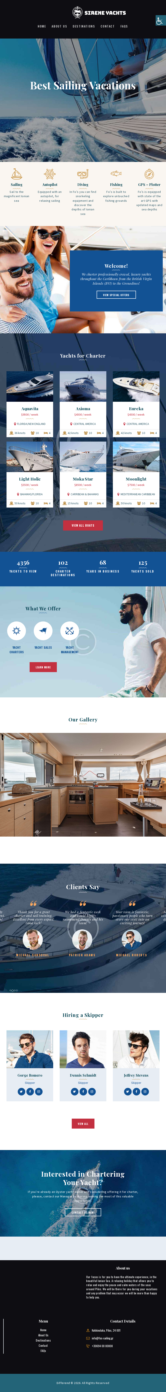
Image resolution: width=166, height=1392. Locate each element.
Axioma (83, 408)
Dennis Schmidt (83, 1075)
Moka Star (83, 479)
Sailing (16, 184)
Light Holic (30, 479)
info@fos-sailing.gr (102, 1338)
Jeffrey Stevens (136, 1075)
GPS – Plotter (149, 184)
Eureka (136, 408)
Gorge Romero (30, 1075)
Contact (43, 1345)
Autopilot (49, 184)
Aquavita (29, 408)
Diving (82, 184)
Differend (63, 1383)
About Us (43, 1335)
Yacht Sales (43, 647)
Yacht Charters (17, 649)
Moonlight (136, 479)
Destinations (43, 1340)
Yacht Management (70, 649)
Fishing (116, 184)
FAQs (43, 1350)
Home (43, 1330)
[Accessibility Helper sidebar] (161, 20)
